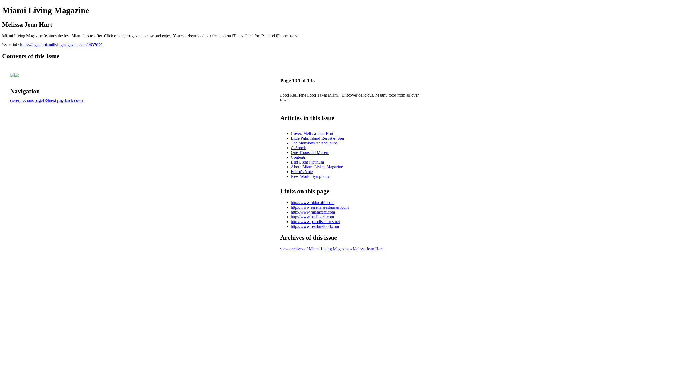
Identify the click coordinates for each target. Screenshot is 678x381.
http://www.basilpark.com (312, 217)
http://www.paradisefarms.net (315, 221)
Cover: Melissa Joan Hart (312, 133)
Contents (298, 157)
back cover (74, 100)
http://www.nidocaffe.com (312, 202)
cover (14, 100)
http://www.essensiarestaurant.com (320, 207)
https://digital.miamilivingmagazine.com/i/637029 (61, 45)
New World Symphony (310, 176)
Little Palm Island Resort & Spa (317, 138)
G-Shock (298, 148)
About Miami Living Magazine (317, 167)
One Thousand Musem (310, 152)
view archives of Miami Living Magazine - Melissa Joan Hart (331, 249)
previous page (31, 100)
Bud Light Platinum (307, 162)
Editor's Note (302, 171)
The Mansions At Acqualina (314, 143)
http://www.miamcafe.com (313, 212)
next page (57, 100)
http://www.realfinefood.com (315, 226)
